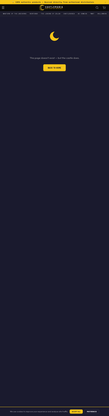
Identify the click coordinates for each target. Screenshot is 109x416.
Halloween (102, 14)
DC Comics (82, 14)
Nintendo (34, 14)
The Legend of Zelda (50, 14)
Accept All (76, 411)
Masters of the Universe (15, 14)
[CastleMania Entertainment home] (51, 7)
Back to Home (54, 67)
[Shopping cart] (104, 8)
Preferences (92, 411)
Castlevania (69, 14)
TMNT (92, 14)
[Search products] (97, 8)
